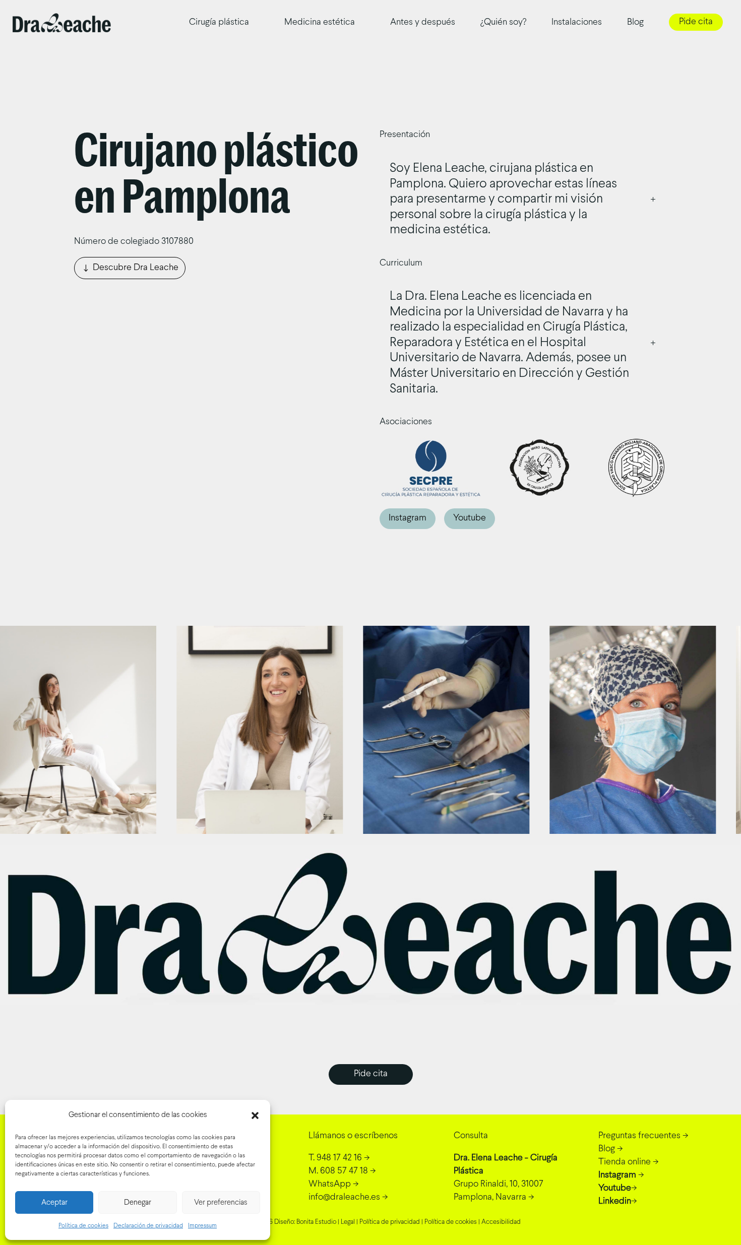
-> (339, 1158)
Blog (635, 22)
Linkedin (614, 1201)
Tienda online (624, 1162)
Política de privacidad (389, 1222)
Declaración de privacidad (148, 1226)
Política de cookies (83, 1226)
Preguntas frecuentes (639, 1136)
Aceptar (54, 1202)
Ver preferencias (221, 1202)
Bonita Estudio (316, 1222)
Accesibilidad (501, 1222)
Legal (348, 1222)
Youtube (469, 518)
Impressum (202, 1226)
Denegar (137, 1202)
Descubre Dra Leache (135, 268)
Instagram (407, 518)
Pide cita (696, 22)
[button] (255, 1115)
